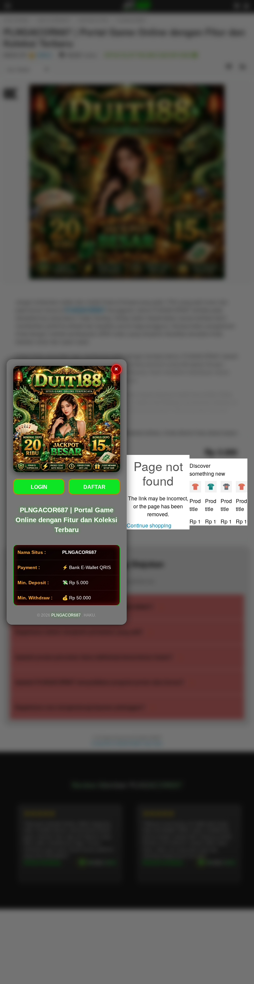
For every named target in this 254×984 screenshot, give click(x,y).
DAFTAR (94, 487)
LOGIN (39, 487)
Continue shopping (149, 525)
